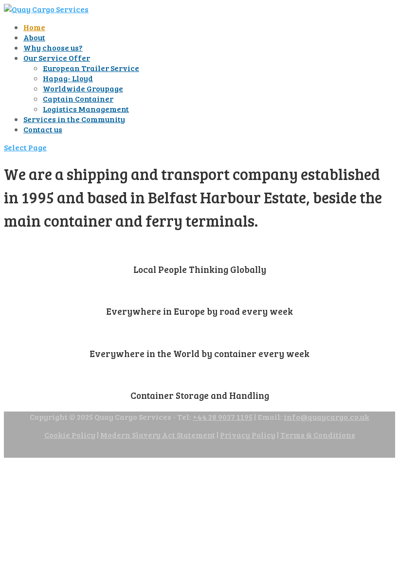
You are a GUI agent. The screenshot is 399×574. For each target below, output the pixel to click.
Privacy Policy (247, 435)
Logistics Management (86, 109)
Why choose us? (53, 47)
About (34, 37)
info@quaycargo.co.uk (326, 417)
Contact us (42, 129)
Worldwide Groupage (83, 88)
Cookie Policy (69, 435)
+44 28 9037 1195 (223, 417)
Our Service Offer (56, 58)
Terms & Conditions (317, 435)
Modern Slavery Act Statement (157, 435)
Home (34, 27)
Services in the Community (74, 119)
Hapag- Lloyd (68, 78)
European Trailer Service (91, 68)
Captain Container (78, 98)
